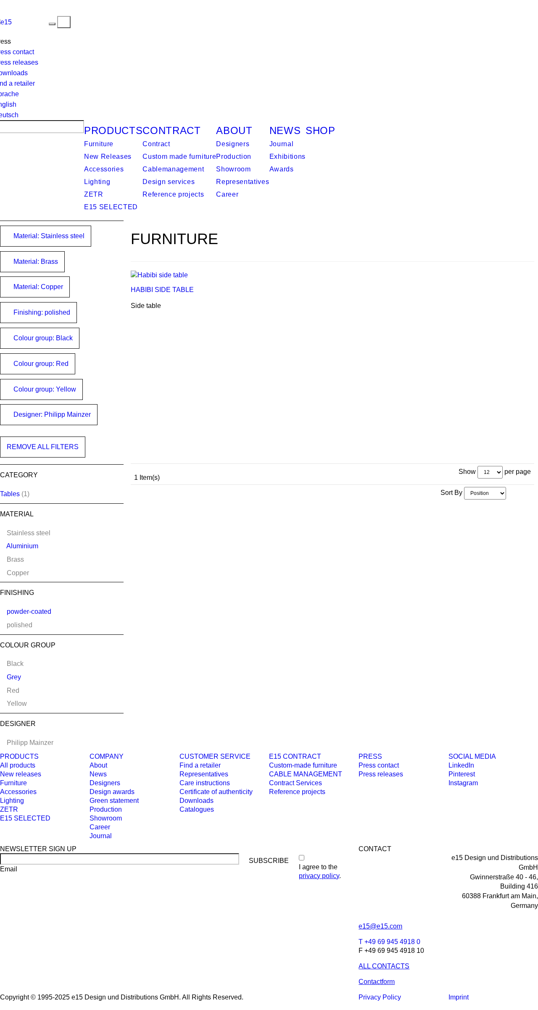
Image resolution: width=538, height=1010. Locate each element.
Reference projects (173, 194)
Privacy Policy (380, 997)
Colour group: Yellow (44, 389)
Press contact (379, 765)
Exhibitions (287, 156)
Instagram (463, 782)
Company (107, 756)
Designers (232, 143)
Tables (10, 493)
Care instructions (204, 782)
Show (467, 471)
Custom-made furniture (303, 765)
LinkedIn (461, 765)
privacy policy (319, 875)
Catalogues (196, 809)
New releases (20, 774)
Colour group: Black (42, 338)
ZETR (93, 194)
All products (17, 765)
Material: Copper (37, 286)
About (234, 130)
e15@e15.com (380, 926)
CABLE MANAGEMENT (305, 774)
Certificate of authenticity (216, 791)
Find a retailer (200, 765)
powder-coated (29, 611)
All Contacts (384, 966)
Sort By (451, 492)
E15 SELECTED (111, 206)
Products (113, 130)
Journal (281, 143)
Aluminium (22, 546)
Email (8, 869)
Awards (281, 169)
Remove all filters (43, 446)
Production (233, 156)
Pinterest (461, 774)
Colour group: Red (40, 363)
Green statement (114, 800)
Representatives (242, 181)
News (285, 130)
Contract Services (295, 782)
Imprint (458, 997)
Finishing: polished (41, 312)
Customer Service (215, 756)
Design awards (112, 791)
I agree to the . (320, 871)
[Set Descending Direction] (510, 492)
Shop (320, 130)
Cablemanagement (173, 169)
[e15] (30, 21)
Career (227, 194)
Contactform (377, 981)
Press (370, 756)
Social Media (472, 756)
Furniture (98, 143)
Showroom (233, 169)
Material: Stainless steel (48, 235)
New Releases (108, 156)
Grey (14, 677)
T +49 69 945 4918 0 (389, 941)
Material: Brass (35, 261)
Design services (168, 181)
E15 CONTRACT (295, 756)
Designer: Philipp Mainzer (51, 414)
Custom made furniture (179, 156)
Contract (171, 130)
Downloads (196, 800)
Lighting (97, 181)
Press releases (381, 774)
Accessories (104, 169)
